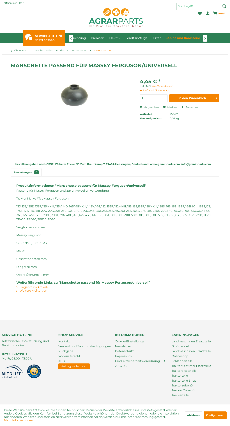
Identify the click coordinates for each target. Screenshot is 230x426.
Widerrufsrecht (69, 356)
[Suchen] (224, 6)
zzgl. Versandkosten (162, 86)
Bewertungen (25, 172)
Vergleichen (151, 107)
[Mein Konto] (207, 13)
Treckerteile (180, 395)
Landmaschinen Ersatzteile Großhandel (191, 344)
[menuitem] (202, 8)
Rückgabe (65, 351)
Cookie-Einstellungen (130, 341)
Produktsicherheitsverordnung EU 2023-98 (140, 363)
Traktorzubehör (183, 385)
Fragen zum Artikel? (34, 287)
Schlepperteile (182, 361)
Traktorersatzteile (184, 370)
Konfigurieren (215, 415)
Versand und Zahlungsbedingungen (84, 346)
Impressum (123, 356)
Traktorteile (180, 375)
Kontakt (64, 341)
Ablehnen (193, 415)
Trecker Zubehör (184, 390)
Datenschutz (124, 351)
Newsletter (123, 346)
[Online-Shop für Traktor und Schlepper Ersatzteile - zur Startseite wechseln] (116, 17)
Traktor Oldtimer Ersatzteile (191, 366)
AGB (61, 361)
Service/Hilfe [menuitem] (15, 2)
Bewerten (191, 107)
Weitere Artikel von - (34, 290)
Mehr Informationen (18, 420)
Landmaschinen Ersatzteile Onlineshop (191, 353)
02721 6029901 (45, 40)
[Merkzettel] (200, 13)
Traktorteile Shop (184, 380)
